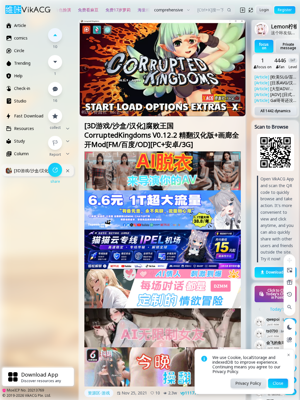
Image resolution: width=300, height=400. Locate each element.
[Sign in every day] (289, 282)
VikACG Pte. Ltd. (38, 395)
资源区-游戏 (99, 393)
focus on (264, 46)
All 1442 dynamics (275, 110)
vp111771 (189, 393)
